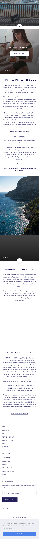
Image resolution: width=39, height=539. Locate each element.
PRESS (4, 465)
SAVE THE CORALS (8, 471)
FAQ (3, 434)
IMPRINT (5, 447)
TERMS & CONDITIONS (9, 437)
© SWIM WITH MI (19, 517)
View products (19, 53)
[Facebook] (3, 508)
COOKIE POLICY (7, 440)
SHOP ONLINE (7, 468)
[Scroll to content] (19, 26)
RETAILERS (6, 461)
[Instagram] (7, 508)
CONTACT (5, 430)
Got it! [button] (19, 534)
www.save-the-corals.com (19, 414)
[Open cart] (36, 3)
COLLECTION (6, 458)
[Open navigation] (3, 2)
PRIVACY (5, 444)
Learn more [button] (8, 528)
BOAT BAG (19, 14)
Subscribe (10, 499)
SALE (4, 475)
